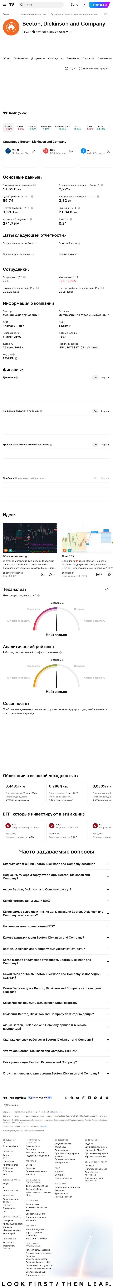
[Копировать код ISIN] (88, 347)
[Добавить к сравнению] (33, 151)
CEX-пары (8, 1168)
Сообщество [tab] (55, 58)
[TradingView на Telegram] (95, 1098)
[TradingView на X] (66, 1098)
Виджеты (89, 1143)
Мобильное (8, 1242)
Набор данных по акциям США (38, 1193)
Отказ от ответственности (39, 1253)
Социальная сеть (63, 1143)
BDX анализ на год (15, 556)
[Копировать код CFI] (16, 358)
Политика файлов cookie (38, 1262)
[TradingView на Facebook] (72, 1098)
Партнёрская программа (91, 1173)
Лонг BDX (68, 556)
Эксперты (60, 1190)
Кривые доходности (13, 1223)
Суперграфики (10, 1146)
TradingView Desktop (9, 1247)
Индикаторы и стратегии (67, 1187)
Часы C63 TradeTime (36, 1238)
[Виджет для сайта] (72, 68)
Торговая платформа (95, 1156)
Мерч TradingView (35, 1229)
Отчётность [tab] (21, 58)
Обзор (29, 1164)
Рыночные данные (35, 1152)
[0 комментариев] (43, 574)
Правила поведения (65, 1159)
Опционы (7, 1227)
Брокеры (30, 1168)
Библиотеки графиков (96, 1147)
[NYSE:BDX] (6, 550)
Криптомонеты (10, 1164)
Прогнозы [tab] (88, 58)
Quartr (43, 1126)
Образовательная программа (94, 1179)
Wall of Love (60, 1147)
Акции (6, 1155)
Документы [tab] (38, 58)
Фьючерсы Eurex (34, 1189)
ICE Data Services (53, 1112)
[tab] (95, 377)
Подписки (31, 1149)
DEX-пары (8, 1171)
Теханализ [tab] (73, 58)
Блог (28, 1210)
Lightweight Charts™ (94, 1150)
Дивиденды (9, 1208)
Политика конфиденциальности (36, 1257)
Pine (5, 1174)
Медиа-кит (31, 1220)
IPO (4, 1211)
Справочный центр (35, 1213)
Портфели (8, 1220)
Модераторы (61, 1162)
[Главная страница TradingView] (11, 5)
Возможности (33, 1146)
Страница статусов (35, 1275)
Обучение (60, 1174)
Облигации (8, 1161)
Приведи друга (62, 1150)
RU (76, 4)
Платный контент (63, 1196)
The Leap (30, 1174)
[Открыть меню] (4, 5)
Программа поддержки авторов (67, 1154)
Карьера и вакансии (36, 1217)
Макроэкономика (12, 1230)
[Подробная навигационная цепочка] (15, 14)
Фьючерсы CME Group (37, 1186)
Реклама (89, 1165)
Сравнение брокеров (36, 1171)
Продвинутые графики (96, 1153)
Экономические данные (11, 1200)
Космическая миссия (36, 1207)
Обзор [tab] (6, 58)
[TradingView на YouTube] (78, 1098)
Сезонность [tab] (105, 58)
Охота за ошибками (35, 1272)
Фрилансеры (61, 1193)
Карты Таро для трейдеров (34, 1233)
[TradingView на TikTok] (101, 1098)
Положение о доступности (39, 1265)
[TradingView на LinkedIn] (89, 1098)
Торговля (59, 1171)
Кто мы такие (32, 1204)
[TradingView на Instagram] (84, 1098)
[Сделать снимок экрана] (66, 68)
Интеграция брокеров (96, 1169)
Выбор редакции (63, 1178)
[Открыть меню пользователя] (85, 5)
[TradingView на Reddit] (107, 1098)
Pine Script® (9, 1233)
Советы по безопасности (38, 1268)
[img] (67, 31)
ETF (5, 1158)
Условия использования (38, 1250)
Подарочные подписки (37, 1155)
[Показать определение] (34, 185)
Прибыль (7, 1205)
